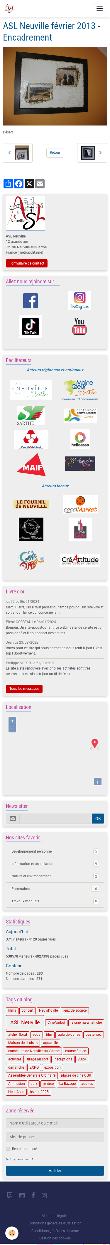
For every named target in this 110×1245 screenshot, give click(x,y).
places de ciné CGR (76, 1075)
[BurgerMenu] (99, 8)
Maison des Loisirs (23, 1043)
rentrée (48, 1084)
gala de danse (69, 1035)
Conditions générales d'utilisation (55, 1223)
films (12, 1010)
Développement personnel (54, 851)
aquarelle (50, 1043)
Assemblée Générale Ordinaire (31, 1075)
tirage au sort (37, 1059)
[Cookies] (11, 1233)
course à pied (75, 1051)
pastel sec (93, 1035)
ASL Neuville (25, 1022)
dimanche (16, 1067)
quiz (34, 1084)
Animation (16, 1084)
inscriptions (63, 1059)
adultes (87, 1084)
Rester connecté (24, 1149)
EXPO (34, 1067)
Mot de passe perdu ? (19, 1159)
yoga (36, 1035)
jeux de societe (75, 1010)
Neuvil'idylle (48, 1010)
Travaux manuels (54, 901)
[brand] (10, 8)
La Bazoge (67, 1084)
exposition (52, 1067)
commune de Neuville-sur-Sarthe (34, 1051)
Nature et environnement (54, 876)
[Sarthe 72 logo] (31, 415)
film (49, 1035)
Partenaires (54, 889)
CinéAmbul (56, 1022)
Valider (55, 1170)
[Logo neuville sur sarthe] (31, 390)
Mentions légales (55, 1216)
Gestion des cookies (55, 1238)
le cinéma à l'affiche (86, 1022)
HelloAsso (16, 1092)
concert (27, 1010)
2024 (82, 1059)
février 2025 (39, 1092)
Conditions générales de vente (55, 1231)
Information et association (54, 864)
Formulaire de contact (26, 263)
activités (14, 1059)
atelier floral (17, 1035)
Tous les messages (24, 689)
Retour (55, 152)
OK (98, 818)
